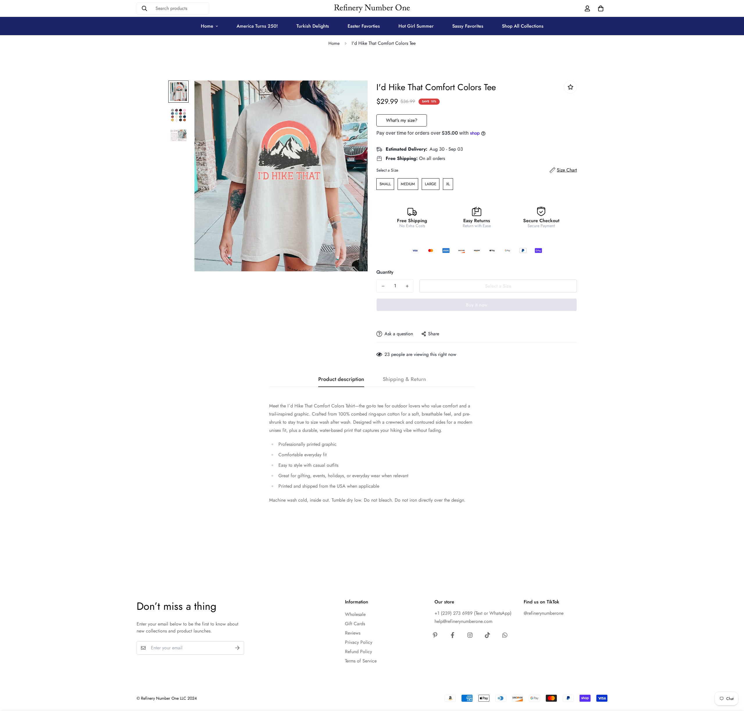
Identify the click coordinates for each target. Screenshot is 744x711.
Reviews (352, 633)
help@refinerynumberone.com (463, 621)
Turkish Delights (312, 26)
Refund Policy (358, 651)
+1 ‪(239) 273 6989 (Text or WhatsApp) (473, 613)
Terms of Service (361, 660)
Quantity (385, 272)
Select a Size (387, 170)
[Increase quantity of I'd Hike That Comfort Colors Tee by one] (407, 286)
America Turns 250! (257, 26)
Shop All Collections (522, 26)
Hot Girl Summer (416, 26)
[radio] (385, 184)
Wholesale (355, 614)
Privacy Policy (358, 642)
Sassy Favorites (467, 26)
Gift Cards (355, 623)
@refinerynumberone (544, 613)
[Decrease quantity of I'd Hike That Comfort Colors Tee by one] (383, 286)
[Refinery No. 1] (372, 8)
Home (207, 26)
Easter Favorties (364, 26)
